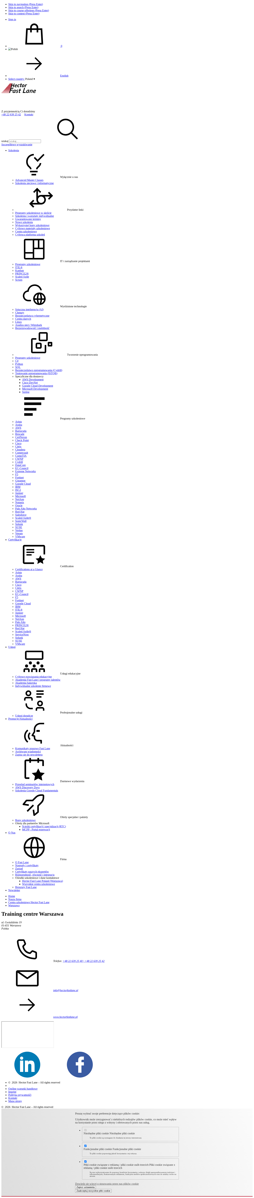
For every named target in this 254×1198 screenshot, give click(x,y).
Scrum (18, 279)
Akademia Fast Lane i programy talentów (37, 679)
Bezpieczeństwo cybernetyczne (32, 315)
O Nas (11, 832)
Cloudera (20, 449)
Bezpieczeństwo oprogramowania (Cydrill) (38, 370)
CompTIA (21, 455)
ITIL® (18, 267)
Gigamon (20, 480)
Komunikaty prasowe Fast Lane (32, 748)
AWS (18, 427)
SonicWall (20, 521)
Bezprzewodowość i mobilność (32, 328)
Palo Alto (20, 622)
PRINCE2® (22, 273)
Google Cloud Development (37, 385)
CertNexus (21, 437)
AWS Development (33, 379)
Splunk (19, 524)
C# (16, 360)
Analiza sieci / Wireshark (28, 325)
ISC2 (18, 489)
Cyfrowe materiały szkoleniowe (32, 228)
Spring (25, 391)
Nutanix (19, 502)
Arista (18, 421)
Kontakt (28, 114)
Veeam (19, 533)
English (64, 75)
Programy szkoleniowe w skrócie (33, 212)
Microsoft (20, 496)
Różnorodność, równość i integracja (34, 874)
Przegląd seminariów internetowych (34, 784)
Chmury (19, 312)
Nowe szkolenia (24, 222)
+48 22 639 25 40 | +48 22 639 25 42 (84, 961)
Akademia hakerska (26, 682)
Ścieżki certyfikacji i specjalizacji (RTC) (44, 826)
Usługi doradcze (24, 715)
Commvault (21, 452)
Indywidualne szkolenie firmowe (33, 685)
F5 (16, 474)
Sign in (12, 19)
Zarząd (19, 868)
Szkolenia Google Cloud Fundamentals (36, 790)
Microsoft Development (35, 388)
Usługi (12, 647)
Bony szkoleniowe (25, 820)
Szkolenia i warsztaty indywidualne (34, 215)
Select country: (16, 78)
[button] (30, 78)
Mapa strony (15, 1101)
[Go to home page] (27, 108)
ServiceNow (22, 634)
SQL (18, 367)
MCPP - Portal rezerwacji (36, 829)
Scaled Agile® (23, 517)
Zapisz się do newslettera (29, 754)
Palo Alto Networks (26, 508)
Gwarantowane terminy (28, 219)
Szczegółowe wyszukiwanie (16, 144)
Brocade (19, 434)
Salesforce (20, 514)
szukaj (4, 141)
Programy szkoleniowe (27, 264)
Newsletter (14, 890)
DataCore (20, 465)
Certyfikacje (15, 539)
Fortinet (19, 477)
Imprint (12, 1091)
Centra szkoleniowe (26, 231)
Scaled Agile (22, 276)
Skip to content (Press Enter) (23, 13)
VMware (20, 536)
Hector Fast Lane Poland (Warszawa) (42, 880)
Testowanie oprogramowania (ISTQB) (36, 373)
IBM (17, 486)
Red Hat (19, 511)
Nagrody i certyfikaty (27, 865)
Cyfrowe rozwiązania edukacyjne (33, 676)
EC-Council (21, 468)
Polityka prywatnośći (19, 1094)
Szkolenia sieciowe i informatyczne (34, 183)
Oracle (18, 505)
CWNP (19, 458)
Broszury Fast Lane (26, 887)
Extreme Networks (25, 471)
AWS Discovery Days (27, 787)
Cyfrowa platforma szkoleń (30, 234)
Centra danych (23, 318)
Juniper (19, 493)
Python (19, 364)
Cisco (18, 443)
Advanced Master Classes (29, 180)
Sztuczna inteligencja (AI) (29, 309)
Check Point (22, 440)
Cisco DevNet (30, 382)
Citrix (18, 446)
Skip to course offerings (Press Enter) (28, 10)
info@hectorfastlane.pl (65, 990)
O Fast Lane (22, 862)
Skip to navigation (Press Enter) (25, 4)
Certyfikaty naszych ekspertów (32, 871)
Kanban (19, 270)
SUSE (18, 527)
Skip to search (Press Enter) (23, 7)
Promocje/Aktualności (20, 718)
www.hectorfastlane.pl (65, 1016)
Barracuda (20, 430)
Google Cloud (23, 483)
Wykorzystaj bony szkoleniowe (32, 225)
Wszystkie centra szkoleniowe (38, 884)
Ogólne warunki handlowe (22, 1088)
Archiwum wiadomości (28, 751)
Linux (18, 321)
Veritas (19, 530)
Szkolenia (13, 150)
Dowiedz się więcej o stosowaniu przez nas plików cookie (107, 1183)
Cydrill (19, 462)
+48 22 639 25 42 (11, 114)
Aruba (18, 424)
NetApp (19, 499)
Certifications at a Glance (29, 569)
